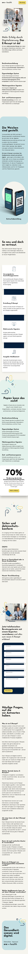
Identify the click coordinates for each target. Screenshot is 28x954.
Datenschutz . (8, 942)
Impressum (15, 942)
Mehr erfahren (14, 490)
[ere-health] (7, 3)
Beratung (22, 2)
